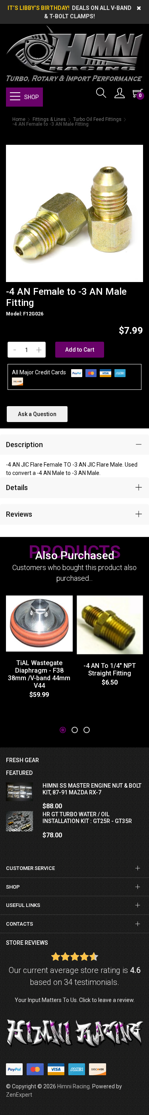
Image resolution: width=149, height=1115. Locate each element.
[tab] (74, 444)
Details (17, 487)
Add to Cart (79, 349)
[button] (63, 730)
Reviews (19, 514)
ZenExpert (19, 1095)
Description (24, 444)
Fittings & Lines (49, 119)
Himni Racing (73, 1086)
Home (18, 119)
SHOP (31, 97)
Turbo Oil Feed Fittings (97, 119)
